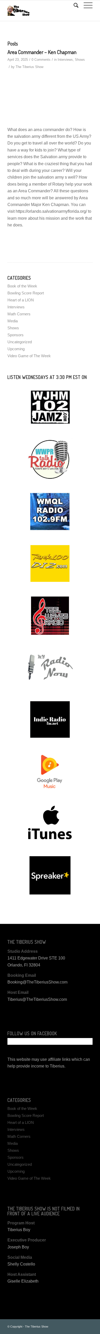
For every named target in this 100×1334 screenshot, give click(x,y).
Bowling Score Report (25, 293)
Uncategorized (19, 342)
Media (12, 321)
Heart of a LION (20, 300)
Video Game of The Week (29, 356)
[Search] (73, 5)
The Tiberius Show (29, 67)
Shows (80, 60)
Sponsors (15, 335)
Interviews (65, 60)
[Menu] (85, 5)
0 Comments (41, 60)
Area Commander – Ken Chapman (41, 51)
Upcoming (16, 349)
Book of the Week (22, 286)
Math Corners (19, 314)
